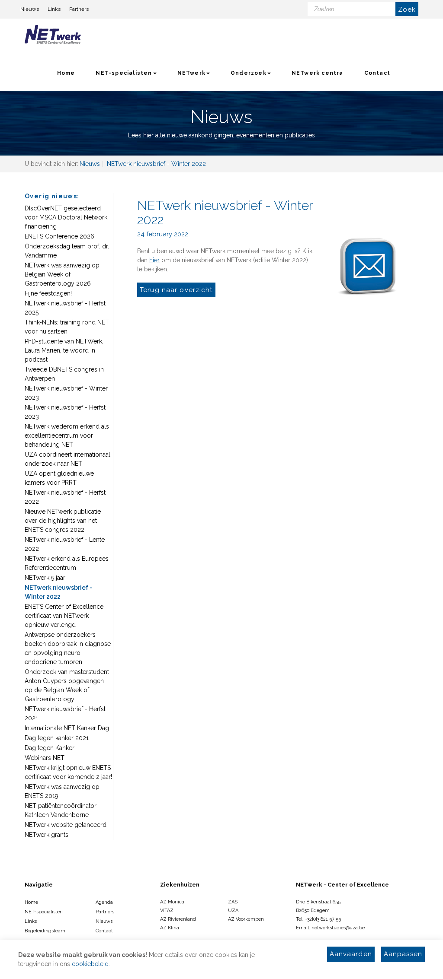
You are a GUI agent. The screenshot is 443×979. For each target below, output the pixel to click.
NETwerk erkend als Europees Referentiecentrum (67, 563)
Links (54, 9)
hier (154, 260)
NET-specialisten (124, 73)
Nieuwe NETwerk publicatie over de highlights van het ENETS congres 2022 (63, 520)
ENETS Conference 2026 (59, 236)
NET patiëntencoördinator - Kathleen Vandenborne (63, 810)
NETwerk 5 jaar (45, 577)
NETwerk (191, 73)
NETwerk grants (46, 834)
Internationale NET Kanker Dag (67, 728)
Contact (377, 73)
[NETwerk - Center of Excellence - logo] (52, 37)
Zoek (407, 9)
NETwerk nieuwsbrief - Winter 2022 (58, 592)
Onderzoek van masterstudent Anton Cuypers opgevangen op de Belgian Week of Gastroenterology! (67, 685)
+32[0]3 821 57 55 (323, 919)
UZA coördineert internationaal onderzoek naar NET (67, 459)
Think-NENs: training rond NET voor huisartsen (67, 327)
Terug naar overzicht (176, 290)
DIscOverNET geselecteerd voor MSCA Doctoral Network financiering (66, 217)
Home (66, 73)
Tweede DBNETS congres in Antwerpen (64, 374)
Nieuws (29, 9)
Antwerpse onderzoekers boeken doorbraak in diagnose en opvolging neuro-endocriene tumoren (68, 648)
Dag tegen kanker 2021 (57, 737)
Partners (79, 9)
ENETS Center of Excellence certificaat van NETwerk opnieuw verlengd (64, 615)
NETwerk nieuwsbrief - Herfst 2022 (65, 497)
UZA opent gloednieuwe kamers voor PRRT (59, 478)
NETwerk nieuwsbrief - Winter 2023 (66, 393)
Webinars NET (44, 757)
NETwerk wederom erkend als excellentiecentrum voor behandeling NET (67, 435)
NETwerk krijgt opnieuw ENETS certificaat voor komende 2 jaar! (68, 772)
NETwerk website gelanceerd (65, 824)
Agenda (104, 902)
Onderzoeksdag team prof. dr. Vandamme (67, 251)
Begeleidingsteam (45, 931)
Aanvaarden (351, 954)
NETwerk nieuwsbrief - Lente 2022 (65, 544)
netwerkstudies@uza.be (338, 928)
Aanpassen (403, 954)
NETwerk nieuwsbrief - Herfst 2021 (65, 714)
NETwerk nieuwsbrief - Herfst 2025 (65, 308)
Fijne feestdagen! (48, 293)
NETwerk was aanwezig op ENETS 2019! (62, 791)
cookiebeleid (90, 963)
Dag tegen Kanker (49, 747)
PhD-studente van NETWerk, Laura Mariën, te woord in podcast (64, 350)
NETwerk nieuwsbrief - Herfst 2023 (65, 412)
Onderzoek (248, 73)
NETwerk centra (317, 73)
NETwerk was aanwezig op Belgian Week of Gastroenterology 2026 (62, 274)
